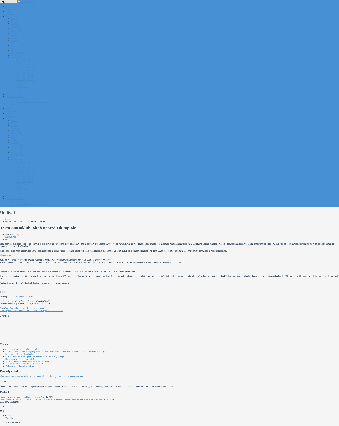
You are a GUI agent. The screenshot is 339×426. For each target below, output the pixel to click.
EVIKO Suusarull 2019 (26, 70)
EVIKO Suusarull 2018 (26, 82)
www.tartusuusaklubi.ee (22, 297)
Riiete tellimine (17, 43)
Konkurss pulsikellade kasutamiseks (20, 354)
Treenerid (15, 23)
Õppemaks (15, 26)
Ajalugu (14, 36)
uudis (7, 221)
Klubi (7, 16)
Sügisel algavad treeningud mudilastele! (21, 349)
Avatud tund (10, 11)
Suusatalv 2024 (22, 65)
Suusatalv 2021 (22, 89)
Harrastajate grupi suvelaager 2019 (19, 359)
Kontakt (14, 38)
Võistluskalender (18, 53)
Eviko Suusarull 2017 (25, 79)
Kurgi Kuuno (11, 94)
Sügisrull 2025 (22, 62)
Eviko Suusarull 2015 (25, 75)
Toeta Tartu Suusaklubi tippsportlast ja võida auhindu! (22, 308)
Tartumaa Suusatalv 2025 (26, 60)
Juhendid (14, 55)
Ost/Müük (15, 40)
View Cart (9, 418)
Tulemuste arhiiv (17, 58)
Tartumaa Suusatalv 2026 (21, 50)
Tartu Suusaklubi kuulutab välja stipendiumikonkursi (27, 361)
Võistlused (9, 48)
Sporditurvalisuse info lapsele (23, 99)
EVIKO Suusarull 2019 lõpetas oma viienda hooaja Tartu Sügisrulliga (34, 356)
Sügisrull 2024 (22, 84)
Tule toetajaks (11, 104)
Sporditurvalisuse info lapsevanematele (32, 101)
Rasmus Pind (10, 237)
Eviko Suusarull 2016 (25, 77)
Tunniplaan (10, 14)
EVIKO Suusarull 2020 (26, 67)
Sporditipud (15, 28)
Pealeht (8, 6)
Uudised (14, 18)
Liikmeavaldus (17, 33)
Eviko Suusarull (22, 72)
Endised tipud (16, 31)
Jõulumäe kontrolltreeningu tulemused (21, 366)
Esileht (8, 219)
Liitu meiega (10, 9)
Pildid (13, 21)
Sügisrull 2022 (22, 92)
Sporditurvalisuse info (14, 97)
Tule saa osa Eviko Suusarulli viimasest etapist (24, 364)
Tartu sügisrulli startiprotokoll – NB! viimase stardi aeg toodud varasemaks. (31, 310)
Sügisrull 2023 (22, 87)
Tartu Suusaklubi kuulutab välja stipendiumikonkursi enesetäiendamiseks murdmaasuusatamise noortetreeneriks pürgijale (55, 351)
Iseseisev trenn (17, 45)
